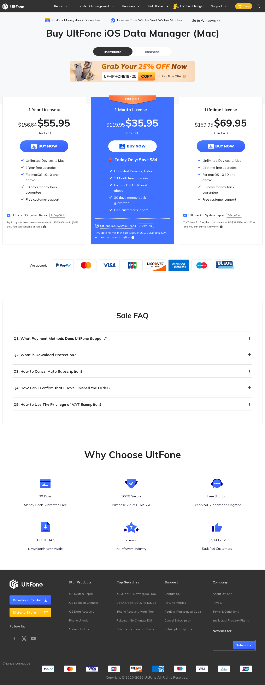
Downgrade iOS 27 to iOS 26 (136, 603)
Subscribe (243, 645)
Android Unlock (79, 629)
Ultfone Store (24, 612)
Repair (58, 6)
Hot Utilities (156, 6)
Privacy (217, 603)
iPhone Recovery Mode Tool (135, 611)
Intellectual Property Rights (231, 620)
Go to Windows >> (206, 20)
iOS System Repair (81, 594)
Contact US (172, 594)
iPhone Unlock (78, 620)
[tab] (112, 51)
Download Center (27, 600)
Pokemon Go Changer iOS (134, 620)
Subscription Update (178, 629)
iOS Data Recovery (81, 611)
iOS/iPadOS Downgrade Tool (137, 594)
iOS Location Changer (83, 603)
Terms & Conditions (226, 611)
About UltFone (222, 594)
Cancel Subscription (178, 620)
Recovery (128, 6)
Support (216, 6)
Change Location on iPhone (135, 629)
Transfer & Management (92, 6)
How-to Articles (175, 603)
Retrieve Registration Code (183, 611)
